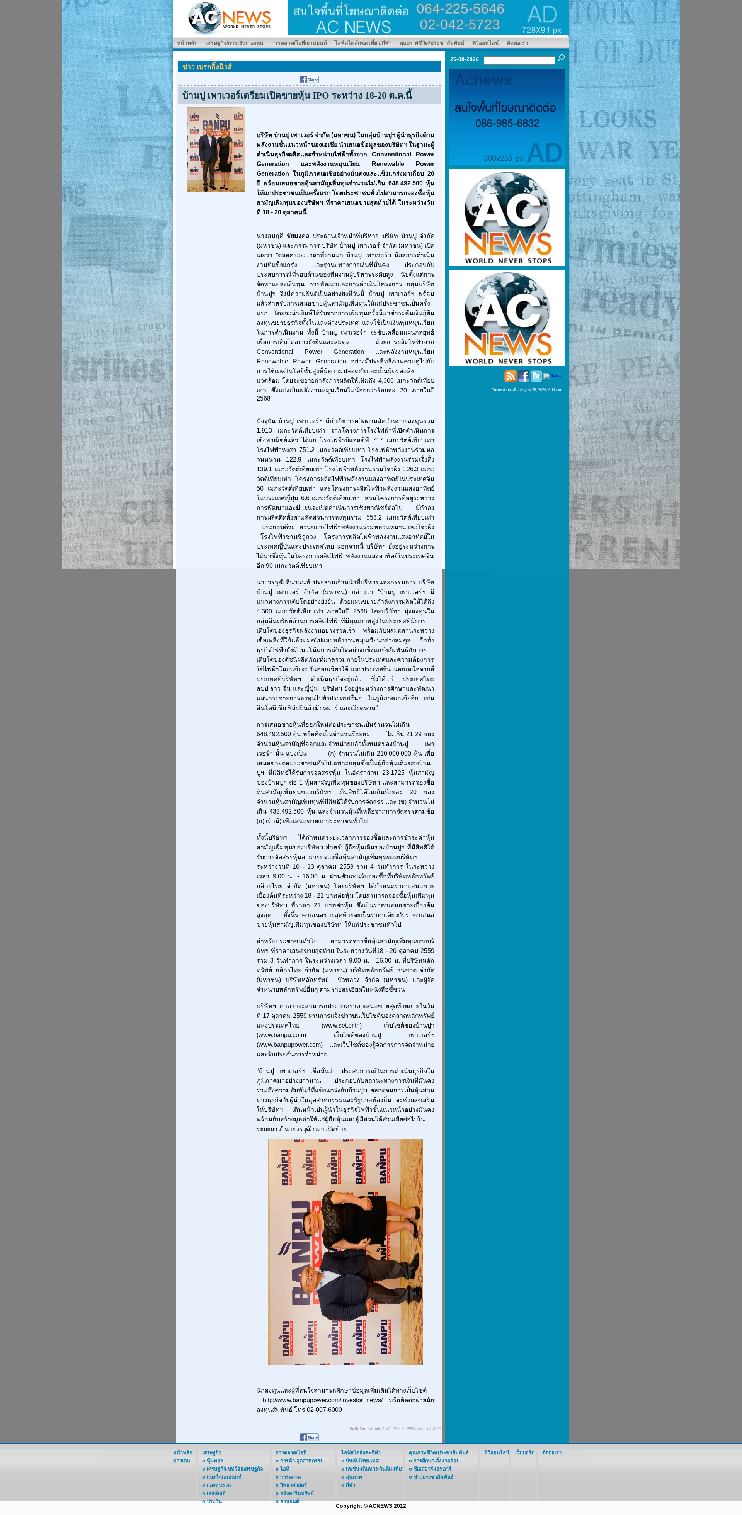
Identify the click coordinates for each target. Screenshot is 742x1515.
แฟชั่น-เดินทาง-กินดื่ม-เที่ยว (375, 1469)
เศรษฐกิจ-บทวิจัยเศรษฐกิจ (235, 1469)
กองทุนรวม (219, 1485)
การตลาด (290, 1477)
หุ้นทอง (215, 1461)
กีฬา (350, 1485)
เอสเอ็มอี (216, 1493)
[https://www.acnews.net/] (428, 17)
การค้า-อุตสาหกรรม (302, 1461)
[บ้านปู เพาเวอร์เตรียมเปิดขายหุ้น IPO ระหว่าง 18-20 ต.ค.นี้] (216, 149)
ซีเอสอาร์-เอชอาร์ (432, 1469)
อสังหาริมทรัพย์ (297, 1493)
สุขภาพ (354, 1477)
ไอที (284, 1469)
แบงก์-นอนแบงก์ (224, 1477)
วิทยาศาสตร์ (293, 1485)
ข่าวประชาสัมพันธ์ (434, 1477)
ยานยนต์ (289, 1501)
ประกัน (214, 1501)
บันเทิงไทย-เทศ (362, 1461)
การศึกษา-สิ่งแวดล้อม (437, 1461)
